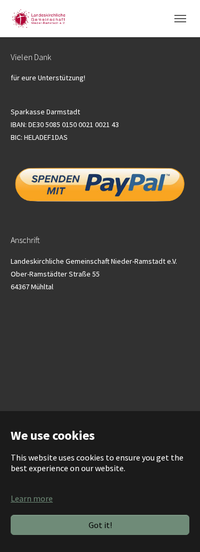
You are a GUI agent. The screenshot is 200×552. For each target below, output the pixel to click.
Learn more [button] (32, 498)
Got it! (100, 525)
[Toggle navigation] (180, 19)
